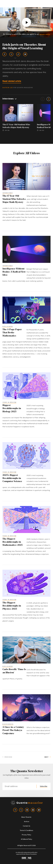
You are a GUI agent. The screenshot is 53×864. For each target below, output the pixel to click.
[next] (49, 99)
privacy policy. (44, 34)
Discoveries (8, 724)
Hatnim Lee (7, 87)
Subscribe (43, 786)
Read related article (11, 81)
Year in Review (9, 402)
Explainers (7, 326)
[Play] (26, 22)
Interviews (7, 193)
